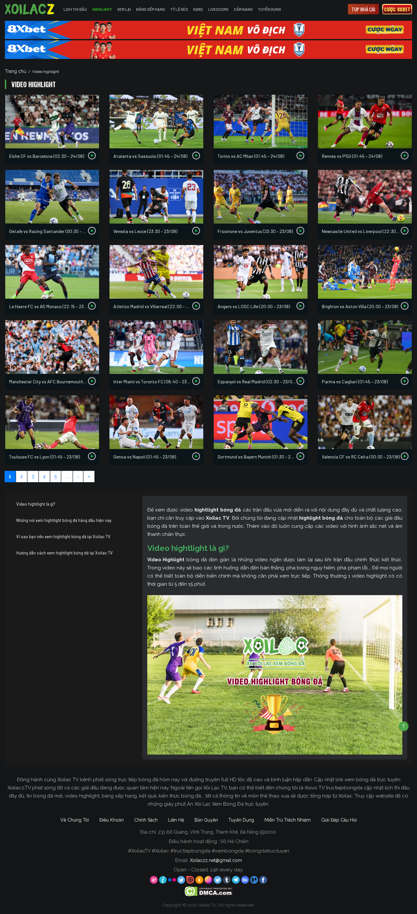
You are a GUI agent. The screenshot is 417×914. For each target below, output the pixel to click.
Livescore (218, 9)
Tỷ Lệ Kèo (179, 9)
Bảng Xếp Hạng (150, 9)
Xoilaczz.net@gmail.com (216, 860)
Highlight (102, 9)
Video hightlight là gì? (35, 504)
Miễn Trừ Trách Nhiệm (288, 820)
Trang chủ (15, 71)
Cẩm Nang (243, 9)
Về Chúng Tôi (74, 820)
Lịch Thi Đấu (75, 9)
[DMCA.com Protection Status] (208, 891)
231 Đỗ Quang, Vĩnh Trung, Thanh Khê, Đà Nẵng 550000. (217, 832)
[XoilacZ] (30, 9)
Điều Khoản (111, 820)
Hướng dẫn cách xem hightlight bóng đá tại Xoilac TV (64, 552)
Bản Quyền (206, 820)
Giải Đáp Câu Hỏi (339, 820)
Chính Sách (146, 820)
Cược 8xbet (397, 9)
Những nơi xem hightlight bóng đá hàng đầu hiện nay (63, 520)
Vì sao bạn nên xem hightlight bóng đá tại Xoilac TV (63, 536)
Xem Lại (124, 9)
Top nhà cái (363, 9)
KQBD (198, 9)
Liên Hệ (176, 820)
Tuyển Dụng (269, 9)
